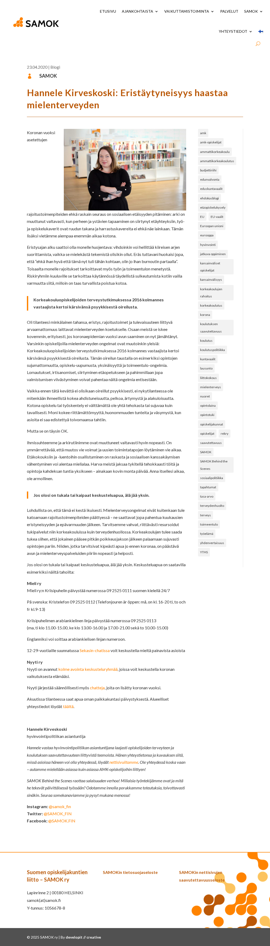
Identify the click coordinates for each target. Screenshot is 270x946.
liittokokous (208, 378)
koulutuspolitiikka (212, 350)
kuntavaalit (207, 359)
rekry (224, 433)
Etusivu (108, 11)
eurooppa (207, 235)
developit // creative (83, 937)
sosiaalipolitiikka (211, 478)
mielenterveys (210, 387)
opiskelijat (207, 433)
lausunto (206, 368)
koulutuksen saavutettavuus (211, 327)
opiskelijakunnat (211, 424)
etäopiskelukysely (212, 207)
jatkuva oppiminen (213, 254)
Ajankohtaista (137, 11)
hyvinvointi (208, 245)
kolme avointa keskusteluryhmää (88, 669)
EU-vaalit (217, 217)
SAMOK (251, 11)
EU (202, 217)
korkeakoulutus (211, 305)
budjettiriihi (208, 170)
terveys (205, 515)
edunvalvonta (209, 179)
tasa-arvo (206, 496)
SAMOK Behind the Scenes (214, 464)
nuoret (205, 396)
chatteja (97, 687)
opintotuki (207, 415)
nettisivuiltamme (123, 762)
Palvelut (229, 11)
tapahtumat (208, 487)
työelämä (206, 534)
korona (205, 315)
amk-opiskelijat (210, 142)
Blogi (55, 66)
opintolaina (208, 406)
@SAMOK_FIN (58, 813)
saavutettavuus (211, 443)
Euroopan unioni (211, 226)
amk (203, 133)
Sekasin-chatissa (95, 650)
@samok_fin (60, 806)
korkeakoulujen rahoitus (211, 292)
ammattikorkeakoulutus (217, 161)
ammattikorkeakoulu (215, 152)
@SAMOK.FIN (61, 820)
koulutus (206, 341)
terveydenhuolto (212, 506)
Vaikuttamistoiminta (186, 11)
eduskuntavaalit (211, 189)
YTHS (204, 552)
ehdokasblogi (209, 198)
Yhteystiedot (233, 31)
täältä (68, 706)
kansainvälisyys (211, 280)
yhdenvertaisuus (212, 543)
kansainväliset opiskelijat (210, 266)
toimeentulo (209, 524)
